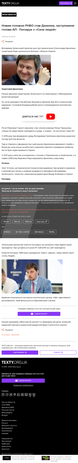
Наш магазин (6, 441)
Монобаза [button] (39, 232)
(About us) (11, 402)
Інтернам (5, 433)
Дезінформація (7, 428)
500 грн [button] (17, 222)
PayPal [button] (52, 232)
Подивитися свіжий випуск (23, 385)
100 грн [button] (6, 222)
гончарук (6, 335)
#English (5, 415)
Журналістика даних (9, 420)
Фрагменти (6, 407)
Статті (4, 405)
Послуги (5, 423)
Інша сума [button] (40, 222)
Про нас (5, 402)
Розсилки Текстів (8, 410)
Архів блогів (6, 446)
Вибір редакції (7, 413)
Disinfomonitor (7, 431)
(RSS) (8, 405)
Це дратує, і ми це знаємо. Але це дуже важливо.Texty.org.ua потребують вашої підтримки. (23, 189)
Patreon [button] (7, 232)
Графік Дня (6, 444)
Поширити (8, 41)
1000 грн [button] (28, 222)
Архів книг (6, 449)
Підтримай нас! (7, 439)
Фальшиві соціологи (9, 426)
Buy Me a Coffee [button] (22, 232)
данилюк (15, 335)
